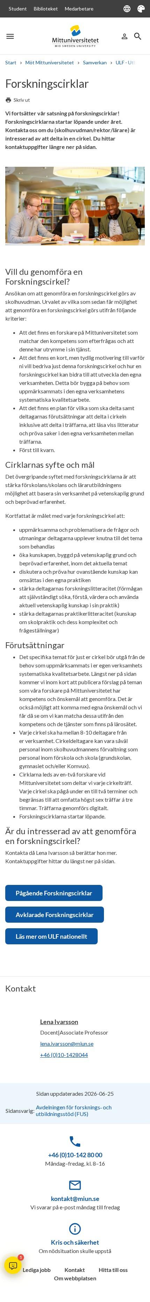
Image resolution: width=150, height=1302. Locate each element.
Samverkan (95, 62)
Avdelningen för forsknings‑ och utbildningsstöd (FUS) (74, 1110)
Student (18, 9)
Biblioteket (46, 9)
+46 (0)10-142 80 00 (75, 1155)
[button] (13, 1265)
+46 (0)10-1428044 (64, 1054)
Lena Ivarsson (59, 1021)
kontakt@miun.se (75, 1198)
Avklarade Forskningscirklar (54, 914)
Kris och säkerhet (75, 1242)
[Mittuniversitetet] (75, 36)
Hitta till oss (113, 1269)
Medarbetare (79, 9)
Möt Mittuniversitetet (49, 62)
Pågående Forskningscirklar (54, 893)
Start (10, 62)
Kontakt (75, 1269)
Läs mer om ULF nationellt (51, 936)
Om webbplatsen (75, 1278)
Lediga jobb (37, 1269)
